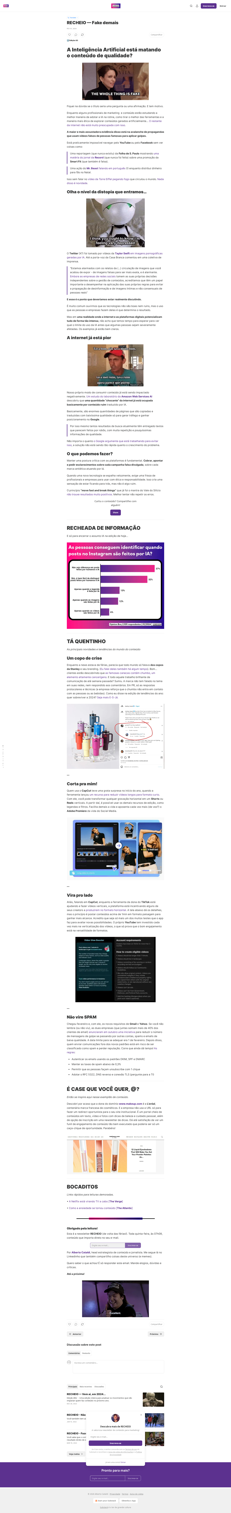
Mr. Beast (92, 168)
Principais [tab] (72, 1386)
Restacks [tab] (86, 1353)
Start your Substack (107, 1500)
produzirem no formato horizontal (106, 910)
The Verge (115, 1201)
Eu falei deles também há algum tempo (124, 669)
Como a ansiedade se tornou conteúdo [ (93, 1208)
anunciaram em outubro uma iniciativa (112, 1032)
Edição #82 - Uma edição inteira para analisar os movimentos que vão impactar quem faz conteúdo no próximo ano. (99, 1399)
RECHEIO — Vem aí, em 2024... (86, 1394)
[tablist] (79, 1353)
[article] (115, 1400)
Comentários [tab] (74, 1353)
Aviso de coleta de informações (120, 1452)
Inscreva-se (208, 6)
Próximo (154, 1334)
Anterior (77, 1334)
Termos (125, 1494)
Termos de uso (131, 1449)
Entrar (223, 6)
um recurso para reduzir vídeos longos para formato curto (124, 794)
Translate (73, 18)
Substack (104, 1507)
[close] (141, 1415)
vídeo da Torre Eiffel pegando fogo (108, 179)
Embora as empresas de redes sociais (93, 276)
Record (99, 157)
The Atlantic (124, 1208)
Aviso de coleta (136, 1494)
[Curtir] (69, 34)
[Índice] (3, 756)
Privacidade (115, 1494)
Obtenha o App (129, 1500)
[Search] (191, 6)
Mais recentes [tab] (86, 1386)
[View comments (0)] (76, 34)
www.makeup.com (130, 1103)
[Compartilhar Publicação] (197, 6)
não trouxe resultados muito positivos (89, 494)
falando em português (111, 168)
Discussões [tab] (99, 1386)
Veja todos (74, 1454)
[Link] (63, 52)
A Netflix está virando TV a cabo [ (89, 1201)
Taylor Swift (122, 253)
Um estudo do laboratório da (103, 396)
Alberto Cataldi (81, 1252)
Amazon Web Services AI (136, 396)
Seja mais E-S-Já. (107, 697)
